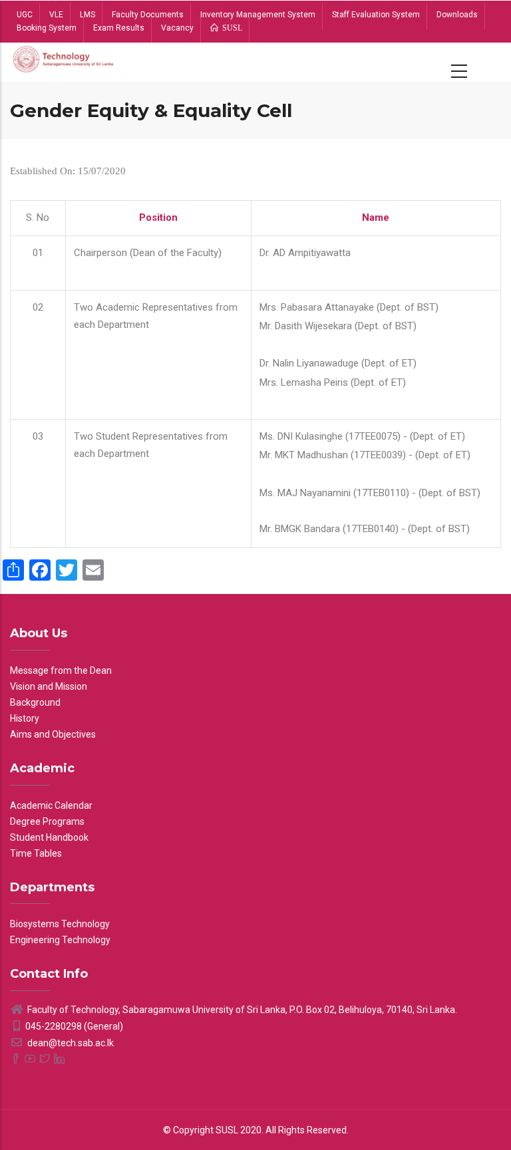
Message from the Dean (61, 670)
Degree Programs (47, 821)
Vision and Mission (48, 686)
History (24, 718)
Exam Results (118, 28)
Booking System (47, 28)
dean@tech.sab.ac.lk (69, 1043)
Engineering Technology (60, 939)
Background (35, 702)
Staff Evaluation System (376, 14)
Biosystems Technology (60, 924)
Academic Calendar (51, 805)
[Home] (64, 62)
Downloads (457, 14)
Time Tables (36, 853)
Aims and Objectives (53, 734)
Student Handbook (49, 837)
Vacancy (177, 28)
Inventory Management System (257, 14)
